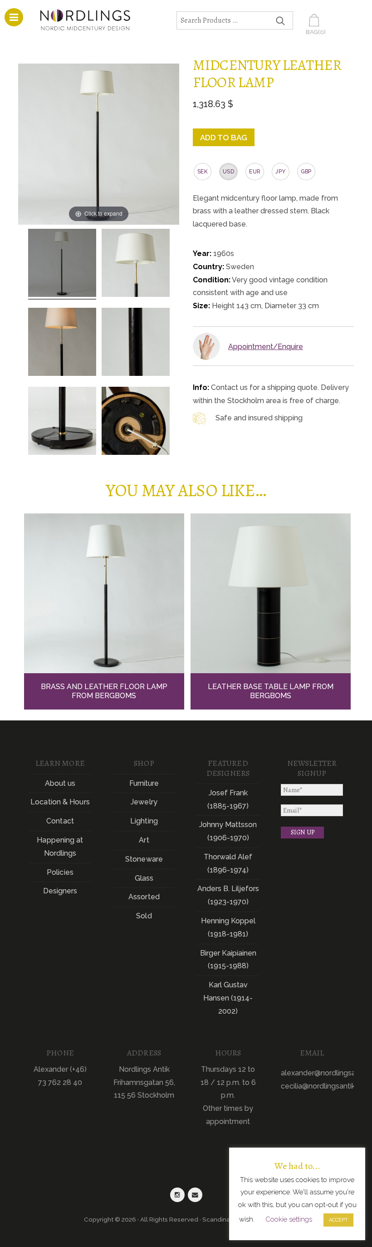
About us (60, 783)
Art (144, 840)
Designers (60, 891)
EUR (254, 171)
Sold (144, 916)
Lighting (144, 821)
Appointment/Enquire (265, 346)
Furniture (144, 783)
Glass (144, 878)
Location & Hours (60, 802)
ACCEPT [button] (338, 1220)
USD (228, 171)
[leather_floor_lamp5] (62, 343)
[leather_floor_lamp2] (136, 264)
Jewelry (144, 802)
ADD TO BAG (223, 137)
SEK (202, 171)
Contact (60, 821)
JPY (280, 171)
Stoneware (144, 859)
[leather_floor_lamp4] (136, 343)
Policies (60, 872)
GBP (306, 171)
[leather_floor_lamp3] (62, 422)
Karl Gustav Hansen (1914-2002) (228, 998)
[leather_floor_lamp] (62, 264)
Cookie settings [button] (288, 1219)
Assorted (144, 896)
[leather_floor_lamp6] (136, 422)
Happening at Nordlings (60, 847)
